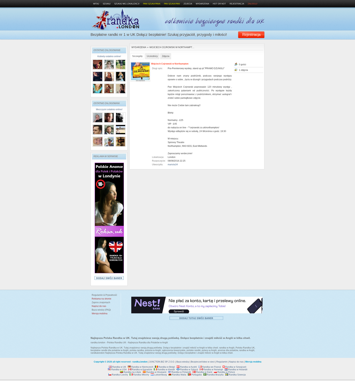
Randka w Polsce (226, 372)
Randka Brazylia (215, 374)
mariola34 (173, 164)
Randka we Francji (211, 367)
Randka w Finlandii (181, 372)
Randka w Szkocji (189, 369)
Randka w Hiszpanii (156, 372)
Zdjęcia (165, 56)
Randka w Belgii (166, 367)
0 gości (242, 64)
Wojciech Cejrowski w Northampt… (171, 47)
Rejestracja (237, 4)
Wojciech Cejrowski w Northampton (169, 63)
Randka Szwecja (237, 374)
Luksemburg (160, 374)
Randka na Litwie (132, 372)
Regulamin (221, 361)
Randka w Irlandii (166, 369)
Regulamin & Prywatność (104, 295)
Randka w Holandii (237, 369)
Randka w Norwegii (213, 369)
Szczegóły (137, 56)
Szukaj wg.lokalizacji (126, 4)
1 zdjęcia (243, 70)
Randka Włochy (141, 374)
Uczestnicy (152, 56)
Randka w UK (119, 367)
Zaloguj (252, 4)
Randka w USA (119, 369)
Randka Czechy (119, 374)
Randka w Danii (204, 372)
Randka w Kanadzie (141, 369)
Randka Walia (178, 374)
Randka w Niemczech (142, 367)
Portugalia (196, 374)
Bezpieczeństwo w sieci (203, 361)
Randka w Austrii (188, 367)
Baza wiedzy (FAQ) (101, 310)
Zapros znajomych (101, 302)
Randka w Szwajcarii (235, 367)
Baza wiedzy (182, 361)
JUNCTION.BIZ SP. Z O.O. (162, 361)
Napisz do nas (236, 361)
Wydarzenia (138, 47)
